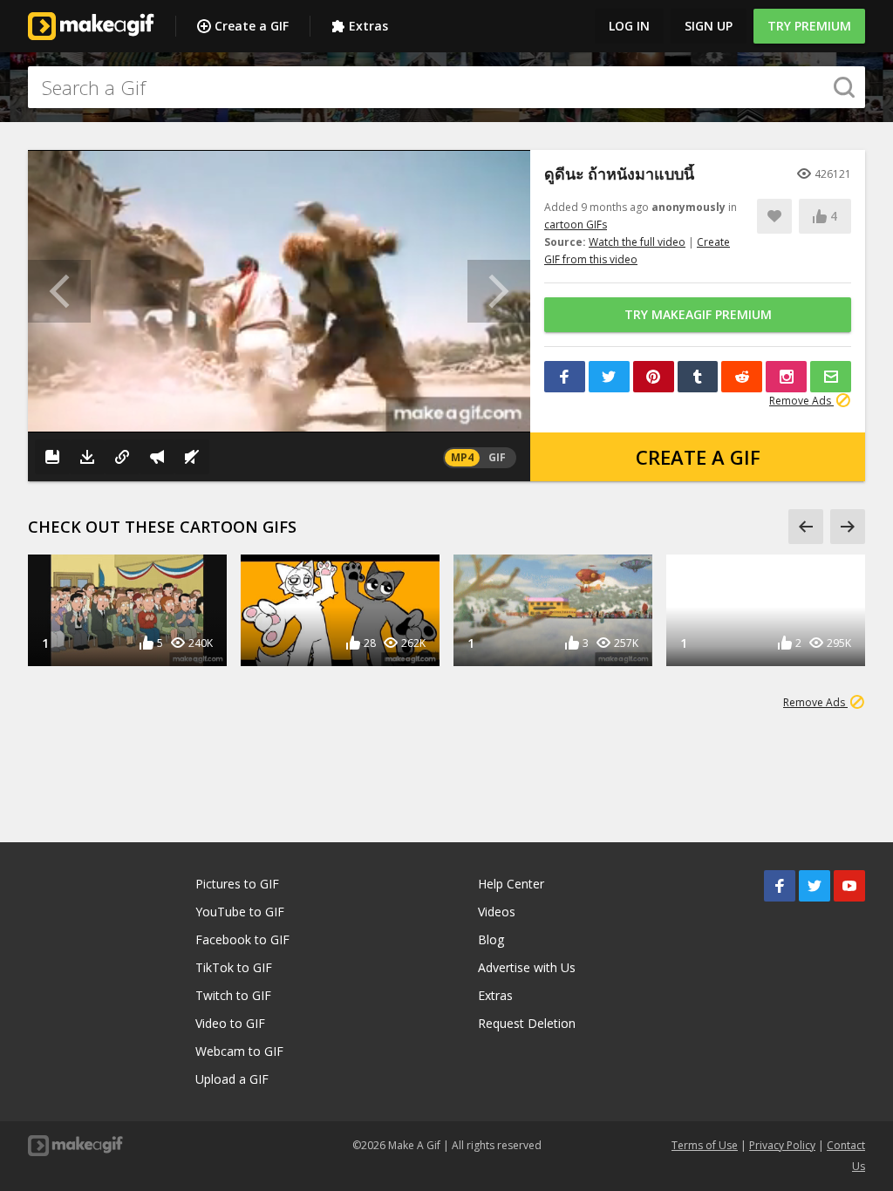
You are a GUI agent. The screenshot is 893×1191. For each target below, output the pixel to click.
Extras (368, 25)
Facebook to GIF (242, 939)
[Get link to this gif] (122, 456)
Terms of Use (704, 1145)
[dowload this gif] (87, 456)
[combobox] (446, 87)
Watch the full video (637, 242)
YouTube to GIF (239, 911)
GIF (497, 457)
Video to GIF (230, 1023)
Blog (491, 939)
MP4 (462, 457)
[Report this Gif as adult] (157, 456)
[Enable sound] (191, 456)
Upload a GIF (232, 1079)
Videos (496, 911)
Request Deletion (527, 1023)
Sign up (709, 25)
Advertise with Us (527, 967)
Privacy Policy (782, 1145)
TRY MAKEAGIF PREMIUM (698, 314)
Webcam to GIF (239, 1051)
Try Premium (809, 25)
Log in (629, 25)
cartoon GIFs (575, 224)
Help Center (511, 883)
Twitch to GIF (233, 995)
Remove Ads (801, 400)
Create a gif (698, 457)
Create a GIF (252, 25)
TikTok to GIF (233, 967)
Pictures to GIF (237, 883)
